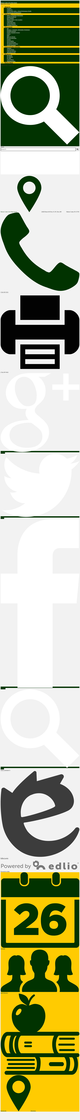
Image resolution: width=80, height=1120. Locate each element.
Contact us (11, 65)
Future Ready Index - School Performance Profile (19, 11)
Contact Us (9, 9)
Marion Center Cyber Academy (14, 19)
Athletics (9, 48)
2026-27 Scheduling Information (15, 15)
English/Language (11, 31)
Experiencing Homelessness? (14, 12)
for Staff (9, 58)
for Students (10, 57)
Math (8, 35)
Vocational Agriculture (12, 43)
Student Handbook (11, 17)
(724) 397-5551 (4, 292)
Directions (33, 1111)
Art (8, 28)
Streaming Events (11, 52)
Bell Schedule (10, 18)
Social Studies (10, 41)
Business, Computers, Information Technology (18, 29)
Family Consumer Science (13, 32)
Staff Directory (4, 65)
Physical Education (11, 38)
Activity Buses (10, 49)
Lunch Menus (10, 59)
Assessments (10, 21)
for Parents (9, 55)
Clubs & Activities (11, 51)
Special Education (11, 24)
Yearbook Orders (11, 61)
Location (9, 8)
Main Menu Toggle (5, 4)
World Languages (11, 45)
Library (9, 34)
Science (9, 39)
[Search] (77, 149)
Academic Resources (12, 25)
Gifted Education (11, 22)
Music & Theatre (11, 36)
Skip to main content (6, 1)
